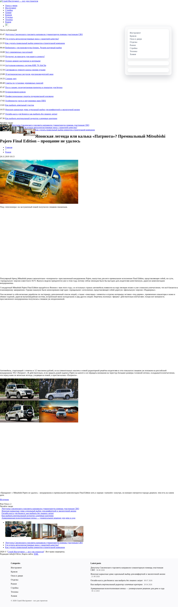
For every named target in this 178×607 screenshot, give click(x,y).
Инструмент (10, 8)
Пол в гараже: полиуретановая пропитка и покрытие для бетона (33, 87)
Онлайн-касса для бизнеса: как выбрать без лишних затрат (31, 114)
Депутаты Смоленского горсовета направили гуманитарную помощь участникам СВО (44, 34)
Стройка (9, 10)
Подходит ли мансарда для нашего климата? (25, 56)
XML (36, 554)
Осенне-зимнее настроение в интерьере (23, 61)
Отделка (9, 17)
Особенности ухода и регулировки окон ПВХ (25, 101)
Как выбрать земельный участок (19, 105)
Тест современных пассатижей (19, 52)
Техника (9, 19)
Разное (8, 22)
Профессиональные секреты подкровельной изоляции (29, 96)
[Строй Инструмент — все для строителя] (19, 1)
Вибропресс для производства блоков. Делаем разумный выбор (33, 48)
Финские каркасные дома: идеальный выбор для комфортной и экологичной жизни (42, 109)
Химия (8, 12)
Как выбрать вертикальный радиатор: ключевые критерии (31, 118)
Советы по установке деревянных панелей (24, 83)
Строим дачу (11, 79)
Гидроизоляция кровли (15, 92)
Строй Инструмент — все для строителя (26, 552)
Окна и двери (11, 5)
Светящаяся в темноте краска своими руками (25, 70)
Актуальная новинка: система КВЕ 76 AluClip (25, 65)
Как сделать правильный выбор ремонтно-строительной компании (35, 43)
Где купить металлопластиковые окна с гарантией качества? (32, 39)
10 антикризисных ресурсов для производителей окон (29, 74)
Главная (8, 147)
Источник (4, 499)
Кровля (8, 15)
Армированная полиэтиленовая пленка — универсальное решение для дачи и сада (38, 518)
